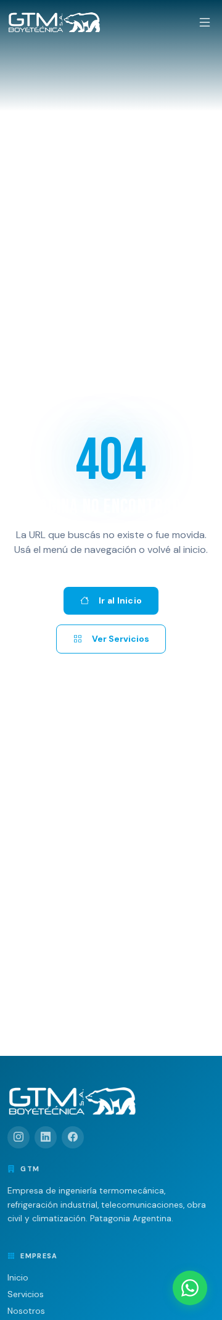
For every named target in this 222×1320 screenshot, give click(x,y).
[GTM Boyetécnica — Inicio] (54, 22)
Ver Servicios (120, 638)
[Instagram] (18, 1137)
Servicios (25, 1294)
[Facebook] (73, 1137)
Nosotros (26, 1310)
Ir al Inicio (120, 600)
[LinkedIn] (46, 1137)
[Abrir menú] (205, 22)
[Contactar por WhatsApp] (190, 1288)
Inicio (17, 1277)
